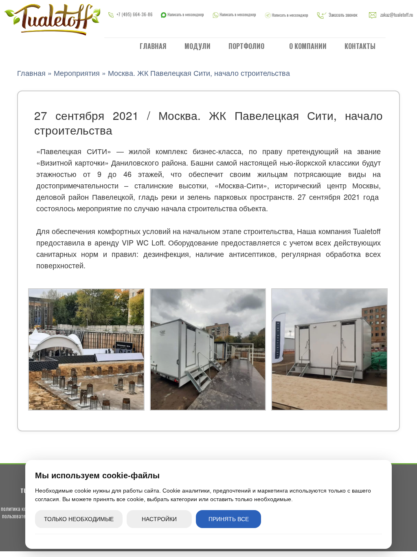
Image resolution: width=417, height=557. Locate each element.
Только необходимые (79, 519)
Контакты (360, 46)
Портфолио (247, 46)
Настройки (159, 519)
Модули (197, 46)
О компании (308, 46)
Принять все (228, 519)
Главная (153, 46)
